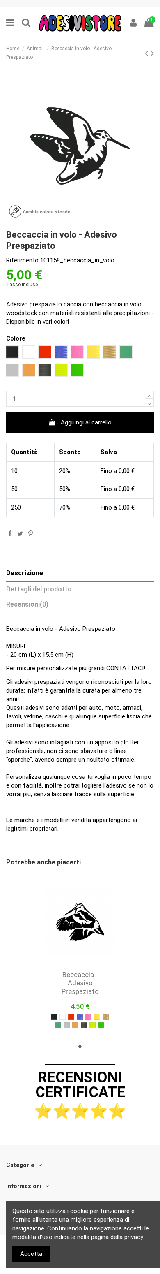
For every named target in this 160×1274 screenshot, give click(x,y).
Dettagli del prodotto (39, 589)
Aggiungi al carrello (86, 422)
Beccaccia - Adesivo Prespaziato (80, 983)
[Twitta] (20, 533)
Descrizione (24, 573)
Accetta (31, 1254)
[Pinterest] (30, 533)
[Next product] (152, 53)
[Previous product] (148, 53)
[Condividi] (10, 533)
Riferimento (22, 260)
